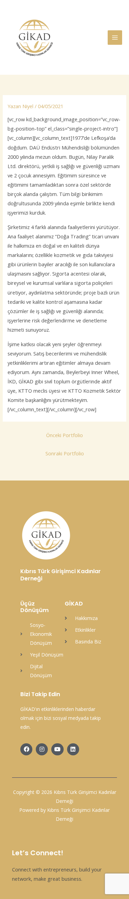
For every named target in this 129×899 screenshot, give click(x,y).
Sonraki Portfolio (64, 453)
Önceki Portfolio (64, 435)
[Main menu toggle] (115, 37)
